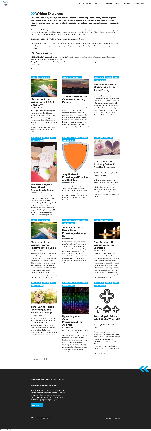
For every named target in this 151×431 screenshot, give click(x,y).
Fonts (118, 3)
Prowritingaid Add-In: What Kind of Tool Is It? (107, 318)
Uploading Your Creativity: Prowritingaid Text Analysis (72, 320)
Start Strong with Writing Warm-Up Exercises (104, 245)
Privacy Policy (110, 418)
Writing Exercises (43, 77)
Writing (97, 3)
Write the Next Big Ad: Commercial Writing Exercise (75, 99)
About (137, 3)
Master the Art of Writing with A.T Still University (42, 102)
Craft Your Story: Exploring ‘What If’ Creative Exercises (104, 164)
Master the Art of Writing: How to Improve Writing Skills (43, 245)
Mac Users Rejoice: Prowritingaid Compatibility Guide (42, 187)
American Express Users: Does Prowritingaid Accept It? (74, 231)
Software (127, 3)
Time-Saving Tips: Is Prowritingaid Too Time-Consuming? (42, 309)
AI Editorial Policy (6, 430)
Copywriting (109, 3)
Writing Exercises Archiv (43, 69)
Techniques (87, 3)
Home (79, 3)
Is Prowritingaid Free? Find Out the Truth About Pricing (106, 87)
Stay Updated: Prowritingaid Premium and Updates (75, 177)
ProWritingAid (99, 77)
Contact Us (36, 405)
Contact (144, 3)
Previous (34, 359)
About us (117, 418)
